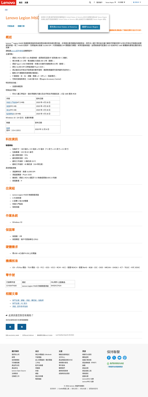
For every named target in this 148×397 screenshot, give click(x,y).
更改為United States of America (63, 27)
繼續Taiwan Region (90, 27)
